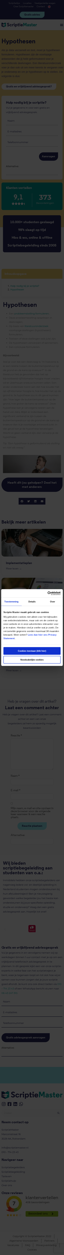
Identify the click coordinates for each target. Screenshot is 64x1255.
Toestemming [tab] (11, 601)
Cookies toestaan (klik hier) (32, 651)
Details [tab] (32, 601)
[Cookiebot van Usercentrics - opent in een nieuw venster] (48, 593)
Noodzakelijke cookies (32, 659)
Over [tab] (52, 601)
